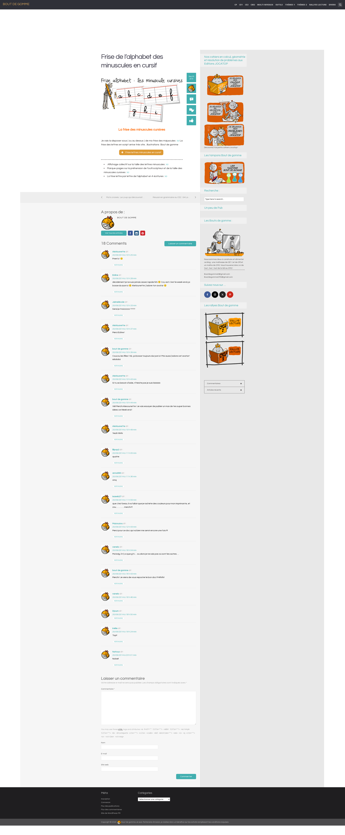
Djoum (115, 611)
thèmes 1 (290, 4)
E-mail (104, 754)
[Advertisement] (172, 29)
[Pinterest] (230, 294)
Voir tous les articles (114, 233)
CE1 (241, 4)
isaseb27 (116, 496)
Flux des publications (110, 806)
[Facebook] (207, 294)
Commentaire (108, 689)
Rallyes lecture (318, 4)
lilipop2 (115, 450)
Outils (279, 4)
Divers (332, 4)
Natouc (116, 652)
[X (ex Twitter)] (222, 294)
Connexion (105, 802)
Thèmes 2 (302, 4)
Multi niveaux (265, 4)
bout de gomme (120, 349)
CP (235, 4)
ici (178, 140)
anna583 (116, 473)
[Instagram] (215, 294)
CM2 (253, 4)
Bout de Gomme (16, 4)
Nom (103, 743)
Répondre (118, 265)
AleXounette (118, 252)
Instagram (136, 233)
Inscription (105, 799)
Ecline (115, 275)
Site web (104, 765)
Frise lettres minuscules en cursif (143, 152)
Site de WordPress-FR (110, 813)
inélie (115, 628)
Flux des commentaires (111, 810)
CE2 (246, 4)
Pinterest (142, 233)
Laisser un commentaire (180, 243)
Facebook (130, 233)
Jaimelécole (118, 302)
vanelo (115, 547)
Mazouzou (117, 523)
